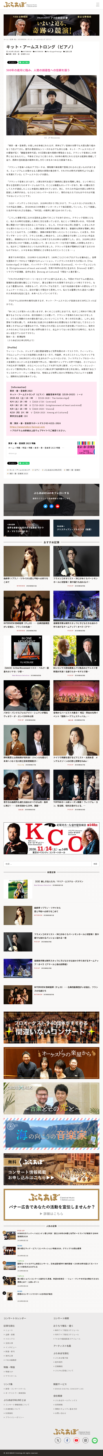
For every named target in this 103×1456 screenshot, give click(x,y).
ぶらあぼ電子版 (61, 1358)
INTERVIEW (27, 51)
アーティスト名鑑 (62, 1345)
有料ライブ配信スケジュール (67, 1334)
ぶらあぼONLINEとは (15, 1400)
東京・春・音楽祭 (73, 470)
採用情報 (58, 1404)
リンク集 (8, 1384)
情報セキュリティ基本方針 (66, 1409)
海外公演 (9, 1355)
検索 (95, 864)
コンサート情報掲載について (17, 1404)
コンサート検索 (61, 1318)
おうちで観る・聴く (63, 1325)
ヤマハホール (10, 1376)
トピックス (10, 1338)
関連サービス (60, 1384)
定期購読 (58, 1366)
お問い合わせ (60, 1413)
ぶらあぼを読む (61, 1353)
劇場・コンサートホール (15, 1388)
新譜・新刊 (10, 1351)
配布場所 (58, 1362)
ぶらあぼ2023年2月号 (53, 470)
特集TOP (9, 1371)
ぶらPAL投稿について (64, 1370)
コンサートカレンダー (15, 1318)
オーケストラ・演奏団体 (15, 1393)
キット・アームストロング (19, 470)
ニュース (9, 1330)
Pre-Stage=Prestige (54, 51)
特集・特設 (9, 1367)
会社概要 (57, 1395)
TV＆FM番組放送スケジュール (67, 1338)
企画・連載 (10, 1334)
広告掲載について (12, 1409)
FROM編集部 (10, 1360)
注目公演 (68, 51)
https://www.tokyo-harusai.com (27, 426)
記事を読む (9, 1325)
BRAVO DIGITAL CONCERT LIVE (69, 1388)
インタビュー (10, 1347)
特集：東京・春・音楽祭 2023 (19, 54)
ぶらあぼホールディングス (66, 1400)
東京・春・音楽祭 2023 (18, 473)
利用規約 (9, 1413)
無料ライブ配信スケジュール (67, 1330)
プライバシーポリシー (14, 1417)
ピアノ (37, 470)
